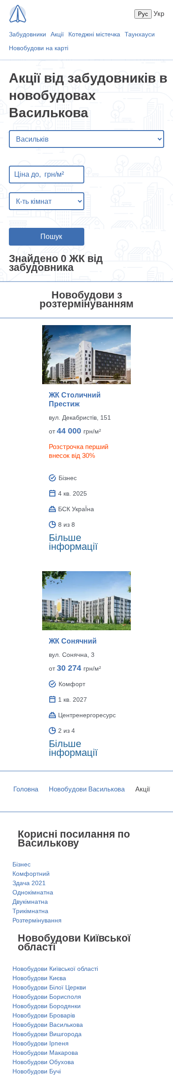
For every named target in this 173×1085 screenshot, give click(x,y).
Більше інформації (73, 542)
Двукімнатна (30, 901)
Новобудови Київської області (55, 968)
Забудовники (27, 34)
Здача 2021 (29, 882)
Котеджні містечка (94, 34)
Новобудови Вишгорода (47, 1033)
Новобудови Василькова (87, 789)
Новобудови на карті (38, 48)
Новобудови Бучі (36, 1071)
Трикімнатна (30, 910)
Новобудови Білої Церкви (49, 987)
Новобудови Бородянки (46, 1005)
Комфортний (31, 873)
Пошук (51, 236)
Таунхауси (140, 34)
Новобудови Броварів (43, 1015)
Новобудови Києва (39, 978)
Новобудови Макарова (45, 1052)
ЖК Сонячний (73, 641)
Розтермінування (37, 920)
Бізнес (21, 864)
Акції (57, 34)
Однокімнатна (32, 892)
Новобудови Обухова (43, 1061)
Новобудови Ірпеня (40, 1043)
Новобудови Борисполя (46, 996)
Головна (25, 789)
